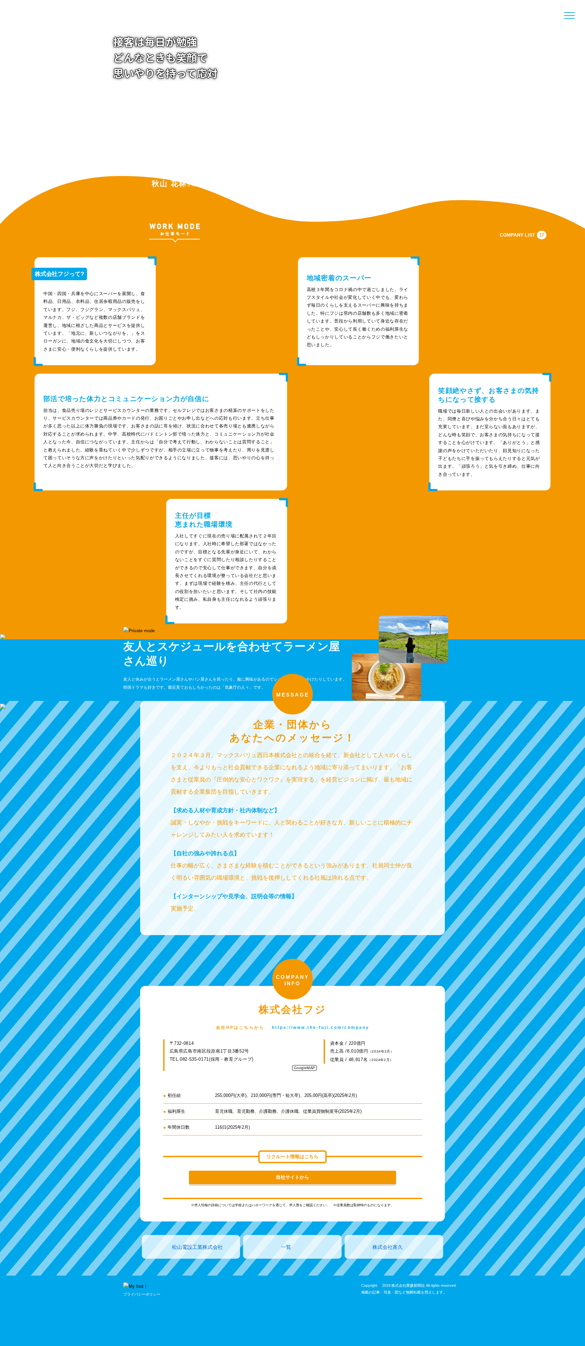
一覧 (286, 1247)
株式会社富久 (387, 1247)
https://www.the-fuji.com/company (320, 1027)
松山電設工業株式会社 (197, 1247)
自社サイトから (292, 1177)
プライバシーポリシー (141, 1294)
